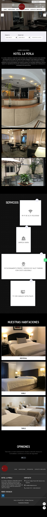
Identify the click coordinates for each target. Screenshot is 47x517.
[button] (2, 17)
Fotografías (25, 9)
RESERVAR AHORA (36, 42)
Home (5, 9)
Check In (7, 40)
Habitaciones (11, 9)
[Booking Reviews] (44, 508)
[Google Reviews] (44, 504)
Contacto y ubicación (36, 9)
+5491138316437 (37, 493)
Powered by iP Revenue (23, 508)
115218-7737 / (29, 493)
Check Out (21, 40)
